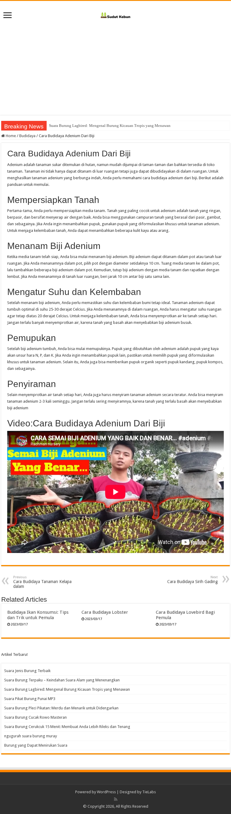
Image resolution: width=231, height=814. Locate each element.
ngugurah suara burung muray (30, 736)
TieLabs (149, 792)
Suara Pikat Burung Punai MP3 (29, 698)
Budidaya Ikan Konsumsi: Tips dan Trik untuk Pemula (38, 615)
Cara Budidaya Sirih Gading (192, 579)
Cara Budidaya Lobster (105, 612)
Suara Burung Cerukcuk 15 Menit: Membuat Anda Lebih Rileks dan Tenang (67, 726)
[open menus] (8, 16)
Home (10, 136)
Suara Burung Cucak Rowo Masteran (35, 717)
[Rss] (115, 799)
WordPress (106, 792)
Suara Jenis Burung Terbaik (27, 670)
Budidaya (27, 136)
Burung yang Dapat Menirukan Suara (35, 745)
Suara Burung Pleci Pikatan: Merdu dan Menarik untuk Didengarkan (61, 708)
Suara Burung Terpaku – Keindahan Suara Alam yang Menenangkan (62, 680)
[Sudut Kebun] (116, 14)
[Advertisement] (115, 73)
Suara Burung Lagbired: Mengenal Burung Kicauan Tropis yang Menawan (110, 125)
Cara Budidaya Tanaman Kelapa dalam (42, 582)
